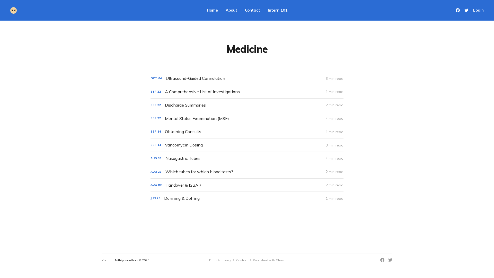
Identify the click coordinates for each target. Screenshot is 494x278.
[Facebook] (458, 10)
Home (212, 10)
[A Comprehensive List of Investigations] (247, 91)
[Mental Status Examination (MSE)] (247, 118)
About (231, 10)
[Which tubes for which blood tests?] (247, 171)
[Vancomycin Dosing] (247, 145)
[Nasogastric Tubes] (247, 158)
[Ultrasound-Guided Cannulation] (247, 78)
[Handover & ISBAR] (247, 185)
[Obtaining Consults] (247, 131)
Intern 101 (277, 10)
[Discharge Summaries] (247, 105)
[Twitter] (466, 10)
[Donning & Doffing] (247, 198)
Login (478, 10)
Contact (252, 10)
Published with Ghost (269, 260)
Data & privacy (220, 260)
